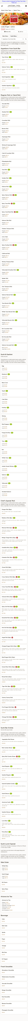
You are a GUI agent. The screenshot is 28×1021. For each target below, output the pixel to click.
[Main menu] (2, 6)
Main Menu (5, 36)
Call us (21, 31)
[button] (26, 1)
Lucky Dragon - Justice (14, 5)
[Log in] (26, 6)
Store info (8, 31)
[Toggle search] (26, 39)
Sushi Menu (14, 36)
